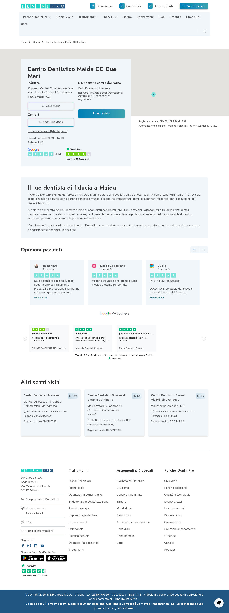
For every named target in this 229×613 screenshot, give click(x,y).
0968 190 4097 (52, 122)
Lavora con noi (174, 508)
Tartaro (121, 501)
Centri (36, 42)
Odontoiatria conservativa (86, 494)
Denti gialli (123, 529)
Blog (162, 17)
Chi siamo (170, 481)
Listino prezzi (173, 501)
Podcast (169, 549)
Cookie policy (35, 603)
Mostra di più (41, 297)
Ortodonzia (76, 529)
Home (24, 42)
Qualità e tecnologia (177, 494)
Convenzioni (145, 17)
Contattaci (133, 6)
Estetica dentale (79, 536)
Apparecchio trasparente (133, 522)
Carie (120, 542)
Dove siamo (104, 6)
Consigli (169, 542)
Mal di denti (124, 508)
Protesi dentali (78, 522)
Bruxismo (123, 487)
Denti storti (124, 515)
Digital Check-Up (80, 481)
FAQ (28, 522)
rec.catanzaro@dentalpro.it (48, 131)
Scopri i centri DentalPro (42, 499)
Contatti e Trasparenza (153, 603)
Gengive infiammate (129, 494)
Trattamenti (76, 549)
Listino (127, 17)
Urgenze (175, 17)
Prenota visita (195, 6)
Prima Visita (65, 17)
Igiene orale (76, 487)
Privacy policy (56, 603)
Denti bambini (125, 536)
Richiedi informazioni (39, 530)
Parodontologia (79, 508)
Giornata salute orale (130, 481)
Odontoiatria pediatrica (83, 542)
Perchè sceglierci (175, 487)
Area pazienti (163, 6)
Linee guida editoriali (120, 608)
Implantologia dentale (83, 515)
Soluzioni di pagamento (179, 529)
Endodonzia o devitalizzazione (88, 501)
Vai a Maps (52, 106)
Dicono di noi (173, 515)
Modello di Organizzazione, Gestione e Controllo (101, 603)
